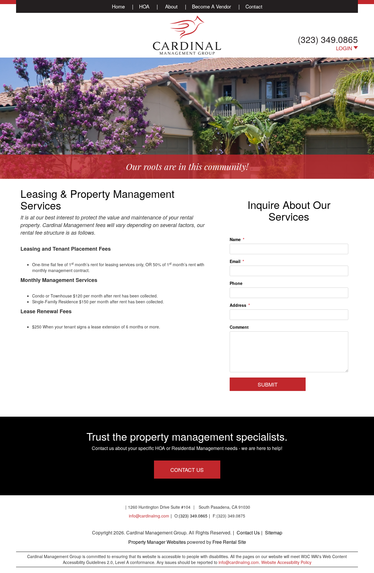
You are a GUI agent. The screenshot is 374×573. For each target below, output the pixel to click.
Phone (236, 283)
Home (118, 6)
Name (235, 239)
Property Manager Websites (157, 542)
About (171, 6)
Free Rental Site (229, 542)
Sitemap (273, 532)
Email (235, 261)
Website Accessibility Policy (286, 562)
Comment (239, 327)
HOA (144, 6)
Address (238, 305)
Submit (268, 384)
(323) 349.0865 (328, 39)
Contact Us (187, 469)
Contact (253, 6)
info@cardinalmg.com (149, 516)
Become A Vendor (211, 6)
